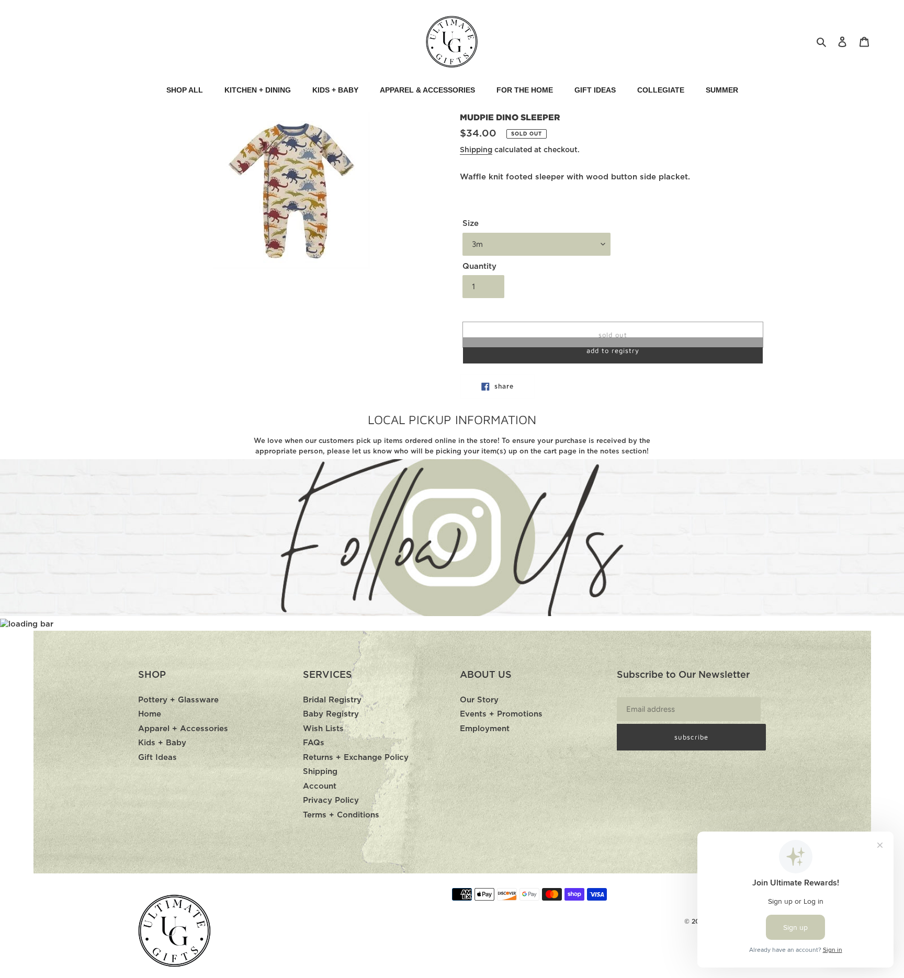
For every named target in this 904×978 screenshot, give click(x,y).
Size (470, 224)
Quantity (479, 266)
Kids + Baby (162, 743)
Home (149, 714)
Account (319, 786)
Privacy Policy (331, 800)
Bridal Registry (332, 700)
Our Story (479, 700)
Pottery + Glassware (178, 700)
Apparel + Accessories (183, 729)
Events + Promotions (501, 714)
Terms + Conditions (341, 815)
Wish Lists (323, 729)
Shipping (476, 150)
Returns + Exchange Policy (356, 757)
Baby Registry (331, 714)
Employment (485, 729)
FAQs (313, 743)
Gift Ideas (157, 757)
